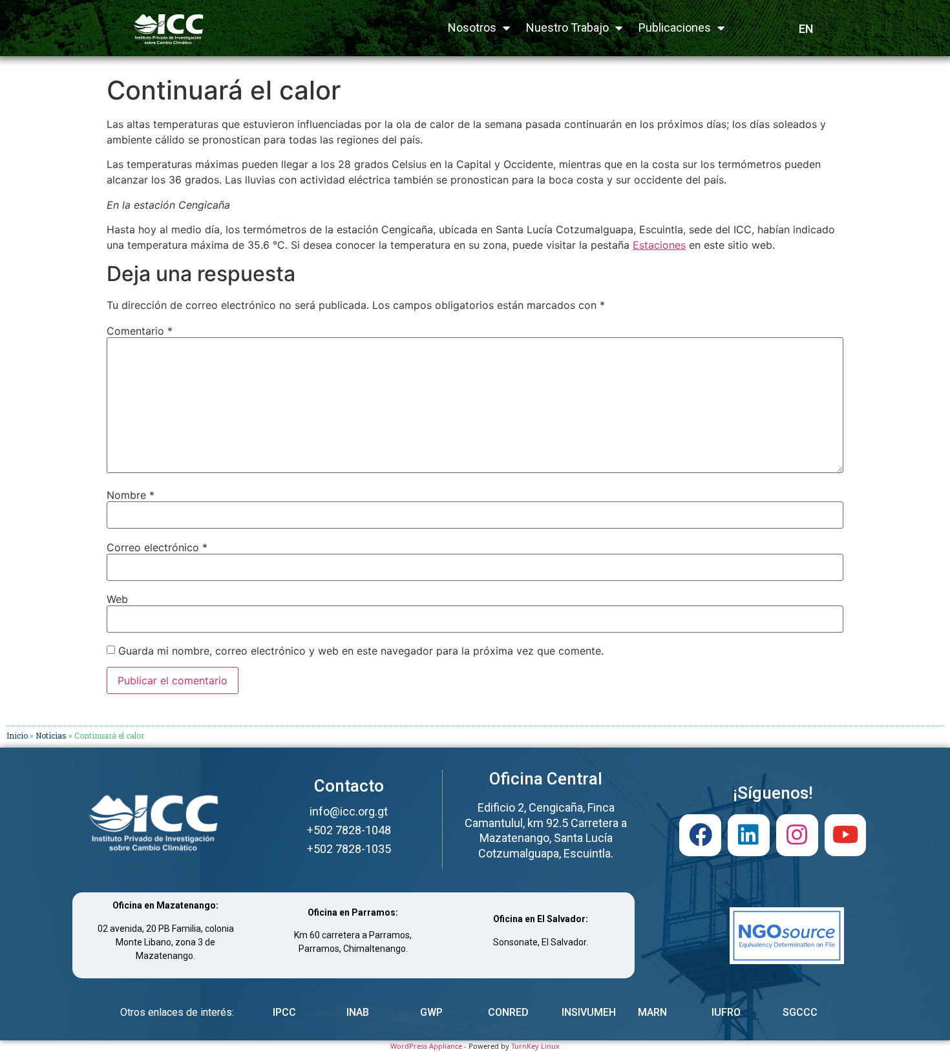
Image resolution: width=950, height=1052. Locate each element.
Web (117, 599)
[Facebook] (700, 835)
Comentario (140, 331)
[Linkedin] (749, 835)
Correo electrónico (157, 547)
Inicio (17, 735)
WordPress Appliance (426, 1046)
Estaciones (659, 244)
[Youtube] (846, 835)
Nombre (130, 495)
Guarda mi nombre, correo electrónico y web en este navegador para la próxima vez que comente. (361, 651)
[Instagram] (797, 835)
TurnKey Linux (535, 1046)
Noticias (51, 735)
